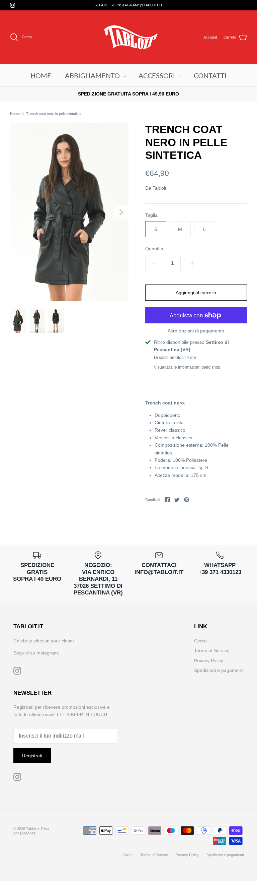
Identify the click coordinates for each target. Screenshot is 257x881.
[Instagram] (12, 5)
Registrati (32, 755)
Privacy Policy (208, 660)
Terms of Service (212, 650)
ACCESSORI (157, 75)
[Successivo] (121, 212)
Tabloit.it (32, 829)
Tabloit (159, 188)
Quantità (154, 248)
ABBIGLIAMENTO (92, 75)
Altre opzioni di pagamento (196, 330)
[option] (69, 212)
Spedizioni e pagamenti (219, 670)
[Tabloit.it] (128, 37)
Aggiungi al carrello (196, 292)
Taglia (151, 215)
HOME (40, 75)
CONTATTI (210, 75)
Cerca (200, 640)
